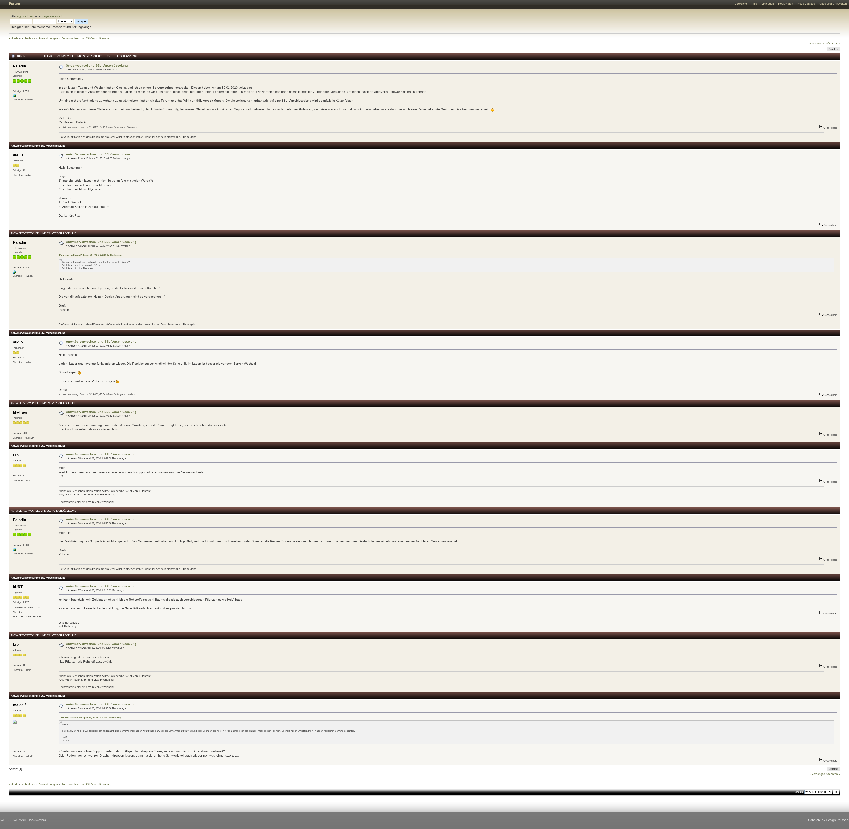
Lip (16, 455)
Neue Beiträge (806, 3)
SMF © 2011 (19, 820)
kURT (18, 587)
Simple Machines (37, 820)
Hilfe (754, 3)
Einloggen (767, 3)
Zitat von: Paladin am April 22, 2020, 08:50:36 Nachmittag (90, 718)
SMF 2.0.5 (5, 820)
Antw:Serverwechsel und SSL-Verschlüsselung (101, 154)
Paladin (19, 66)
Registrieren (785, 3)
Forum (14, 4)
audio (18, 155)
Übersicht (741, 3)
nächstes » (833, 43)
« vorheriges (817, 43)
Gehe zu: (798, 792)
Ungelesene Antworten (833, 3)
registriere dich (52, 16)
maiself (19, 705)
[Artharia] (14, 96)
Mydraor (20, 412)
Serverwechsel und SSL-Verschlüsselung (97, 65)
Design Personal (837, 820)
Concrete (814, 820)
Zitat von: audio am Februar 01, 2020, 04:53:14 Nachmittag (90, 255)
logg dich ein (25, 16)
